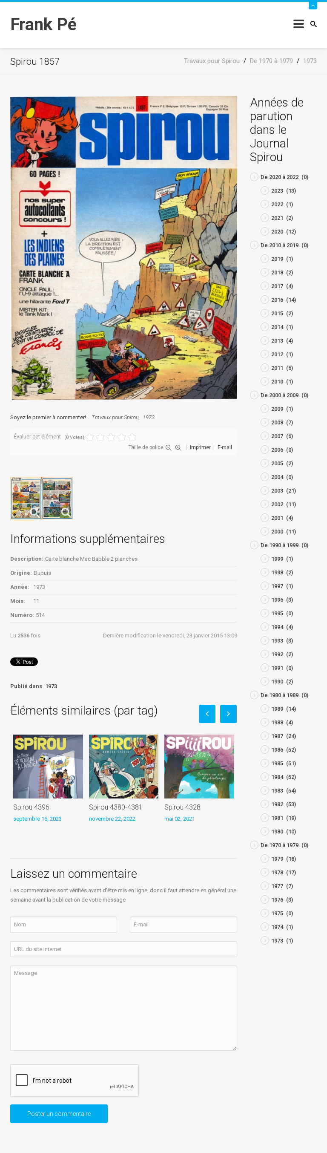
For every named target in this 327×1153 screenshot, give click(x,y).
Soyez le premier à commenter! (48, 417)
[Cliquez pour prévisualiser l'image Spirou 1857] (123, 248)
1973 (149, 417)
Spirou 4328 (182, 807)
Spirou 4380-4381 (116, 807)
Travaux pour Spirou (115, 417)
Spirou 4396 (31, 807)
